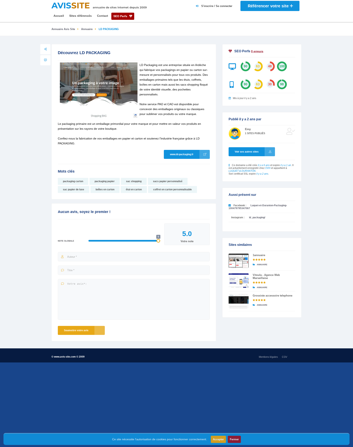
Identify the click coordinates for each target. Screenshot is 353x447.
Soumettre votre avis (76, 330)
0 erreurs (257, 51)
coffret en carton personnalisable (172, 189)
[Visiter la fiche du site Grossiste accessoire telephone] (239, 301)
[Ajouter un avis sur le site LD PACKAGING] (45, 60)
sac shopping (134, 181)
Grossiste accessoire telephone (272, 295)
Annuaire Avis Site (63, 29)
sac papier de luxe (73, 189)
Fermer (234, 439)
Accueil (59, 15)
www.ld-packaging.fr (181, 154)
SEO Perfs (120, 16)
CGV (284, 357)
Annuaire (87, 29)
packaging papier (105, 181)
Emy (248, 129)
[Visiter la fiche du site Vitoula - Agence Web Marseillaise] (239, 280)
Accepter (218, 439)
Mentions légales (268, 357)
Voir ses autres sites (247, 151)
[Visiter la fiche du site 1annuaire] (239, 261)
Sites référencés (80, 15)
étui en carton (134, 189)
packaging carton (73, 181)
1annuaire (259, 255)
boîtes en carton (105, 189)
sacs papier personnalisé (167, 181)
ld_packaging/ (257, 217)
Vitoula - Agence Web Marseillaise (266, 276)
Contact (102, 15)
